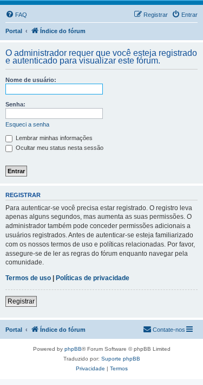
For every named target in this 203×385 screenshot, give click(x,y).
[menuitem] (16, 14)
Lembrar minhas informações (53, 138)
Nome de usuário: (30, 80)
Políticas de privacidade (92, 278)
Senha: (15, 104)
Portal (13, 31)
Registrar (21, 301)
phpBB (73, 349)
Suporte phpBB (120, 359)
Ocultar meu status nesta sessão (58, 147)
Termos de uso (28, 278)
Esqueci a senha (27, 124)
